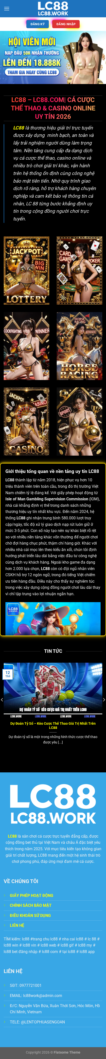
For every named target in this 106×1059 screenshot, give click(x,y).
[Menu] (7, 8)
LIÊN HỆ (17, 925)
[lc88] (53, 8)
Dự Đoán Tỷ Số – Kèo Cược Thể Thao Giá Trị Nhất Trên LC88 (53, 725)
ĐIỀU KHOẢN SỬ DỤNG (30, 915)
